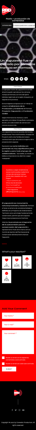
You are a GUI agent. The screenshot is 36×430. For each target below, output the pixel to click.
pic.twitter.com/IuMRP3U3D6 (14, 187)
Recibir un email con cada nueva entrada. (20, 364)
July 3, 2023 (21, 192)
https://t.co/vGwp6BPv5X (13, 185)
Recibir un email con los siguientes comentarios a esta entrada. (17, 359)
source (4, 244)
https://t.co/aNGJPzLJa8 (14, 180)
